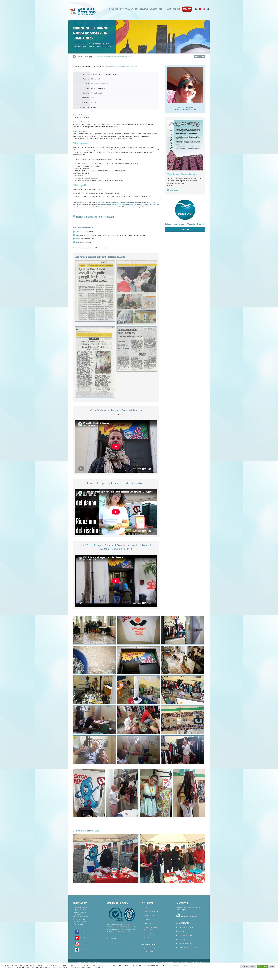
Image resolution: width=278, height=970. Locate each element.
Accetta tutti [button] (263, 966)
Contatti (176, 9)
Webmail (181, 931)
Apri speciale (174, 190)
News (169, 9)
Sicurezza (147, 919)
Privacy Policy (169, 962)
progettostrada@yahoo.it (99, 84)
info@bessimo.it (78, 924)
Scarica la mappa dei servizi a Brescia (95, 216)
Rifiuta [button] (272, 966)
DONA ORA (187, 9)
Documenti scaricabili (151, 934)
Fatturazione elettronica (197, 962)
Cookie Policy (158, 962)
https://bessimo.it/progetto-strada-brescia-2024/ (121, 66)
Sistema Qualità (149, 923)
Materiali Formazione (185, 943)
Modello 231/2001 (150, 915)
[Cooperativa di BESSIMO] (82, 14)
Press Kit (147, 938)
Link (145, 907)
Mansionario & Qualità (186, 927)
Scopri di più (113, 938)
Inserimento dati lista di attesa (188, 947)
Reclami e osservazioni (151, 911)
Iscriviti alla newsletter (189, 916)
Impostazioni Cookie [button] (248, 966)
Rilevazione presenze (185, 935)
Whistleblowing (182, 962)
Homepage (113, 9)
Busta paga (182, 939)
